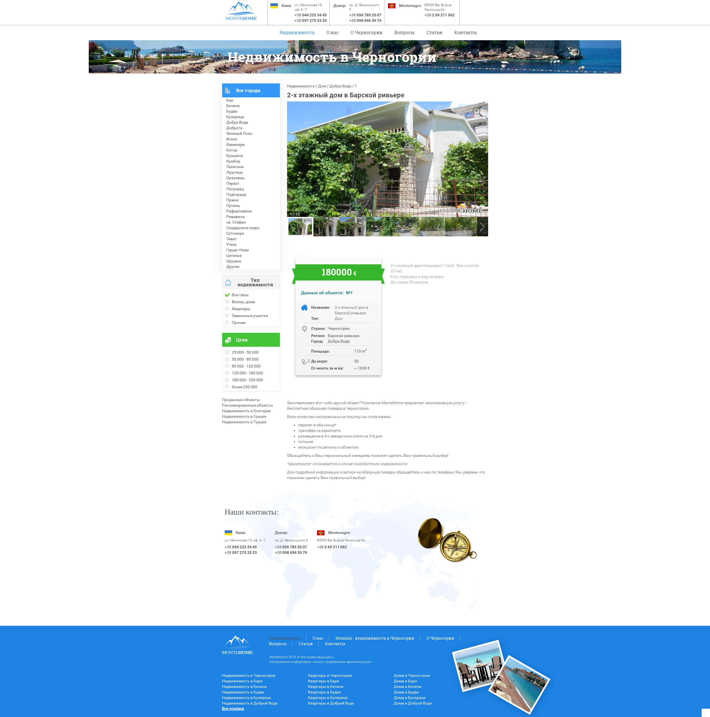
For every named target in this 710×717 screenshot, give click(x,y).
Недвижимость (297, 32)
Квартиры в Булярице (328, 697)
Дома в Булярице (409, 697)
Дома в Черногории (412, 675)
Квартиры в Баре (323, 681)
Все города (248, 90)
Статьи (434, 32)
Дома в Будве (406, 692)
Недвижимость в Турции (244, 422)
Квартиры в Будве (324, 692)
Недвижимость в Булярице (246, 697)
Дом (322, 86)
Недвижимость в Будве (243, 692)
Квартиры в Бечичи (325, 686)
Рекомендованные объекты (247, 405)
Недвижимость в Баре (242, 681)
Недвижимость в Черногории (248, 675)
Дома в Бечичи (407, 686)
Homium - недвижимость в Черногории (375, 638)
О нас (332, 32)
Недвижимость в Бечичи (244, 686)
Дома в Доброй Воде (413, 703)
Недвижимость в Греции (244, 416)
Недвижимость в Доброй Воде (249, 703)
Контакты (465, 32)
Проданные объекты (241, 399)
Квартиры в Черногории (330, 675)
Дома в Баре (405, 681)
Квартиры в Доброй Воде (331, 703)
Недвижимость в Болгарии (246, 411)
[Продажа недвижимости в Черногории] (241, 8)
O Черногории (366, 32)
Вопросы (404, 32)
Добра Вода (340, 86)
